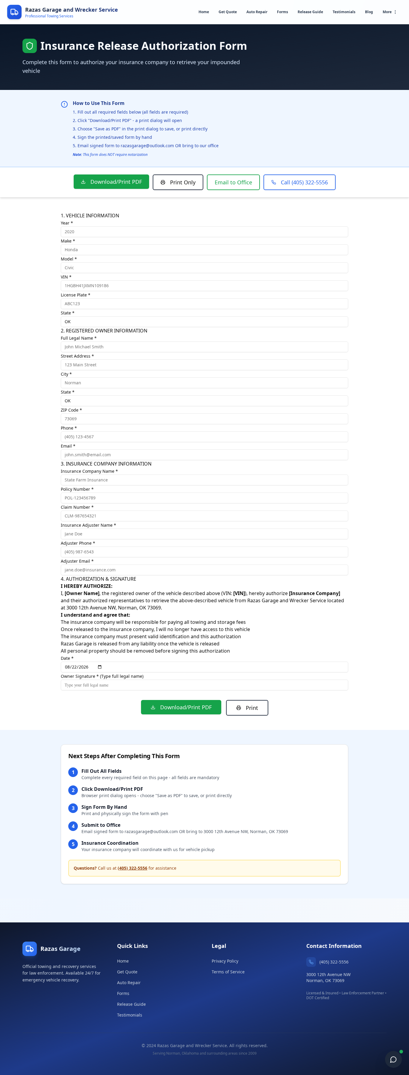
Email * (68, 446)
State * (68, 313)
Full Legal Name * (79, 338)
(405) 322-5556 (132, 868)
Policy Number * (77, 489)
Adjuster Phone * (78, 543)
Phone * (69, 428)
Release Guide (310, 11)
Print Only (183, 182)
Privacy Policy (225, 961)
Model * (69, 259)
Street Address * (77, 356)
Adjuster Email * (77, 561)
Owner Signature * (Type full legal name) (102, 676)
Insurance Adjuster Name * (88, 525)
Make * (68, 241)
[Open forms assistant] (393, 1059)
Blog (369, 11)
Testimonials (344, 11)
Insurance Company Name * (89, 471)
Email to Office (233, 182)
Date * (67, 658)
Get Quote (228, 11)
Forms (282, 11)
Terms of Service (228, 972)
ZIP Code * (71, 410)
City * (66, 374)
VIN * (66, 277)
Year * (67, 223)
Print (252, 707)
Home (204, 11)
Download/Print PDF (116, 181)
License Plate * (75, 295)
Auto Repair (256, 11)
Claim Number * (77, 507)
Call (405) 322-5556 (304, 182)
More (387, 11)
